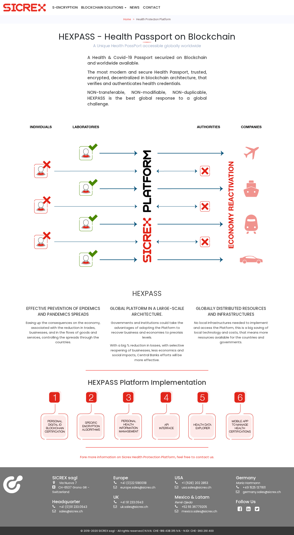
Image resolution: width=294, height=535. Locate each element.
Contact (151, 7)
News (134, 7)
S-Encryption (65, 7)
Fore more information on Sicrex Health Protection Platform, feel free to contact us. (147, 457)
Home (127, 19)
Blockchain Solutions (102, 7)
